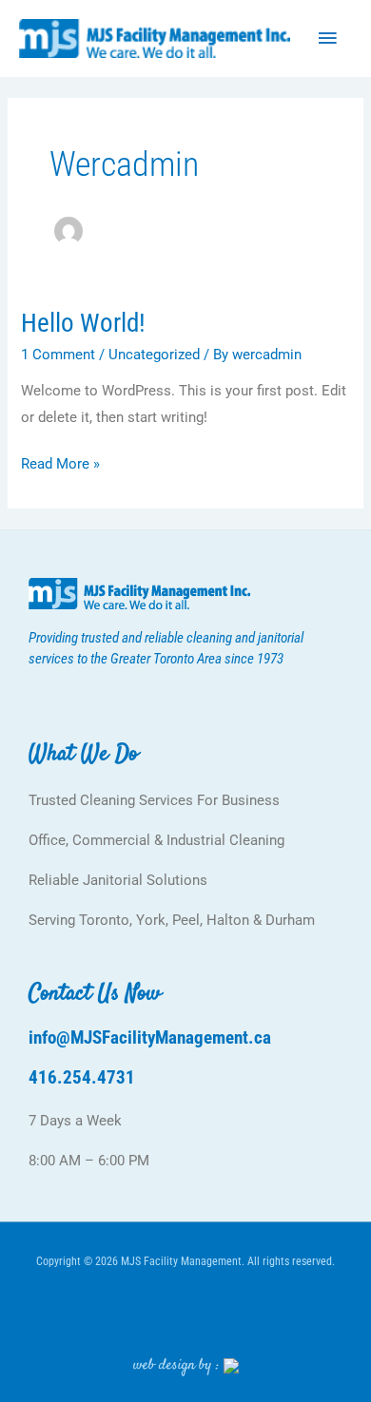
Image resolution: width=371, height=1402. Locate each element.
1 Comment (58, 354)
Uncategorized (154, 354)
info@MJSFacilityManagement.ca (150, 1037)
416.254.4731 (82, 1077)
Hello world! (83, 323)
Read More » (60, 461)
